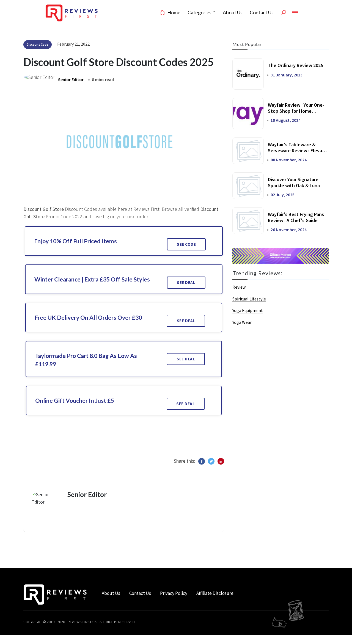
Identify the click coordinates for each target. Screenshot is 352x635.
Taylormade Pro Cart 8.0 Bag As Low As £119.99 (86, 359)
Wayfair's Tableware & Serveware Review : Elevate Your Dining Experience (297, 150)
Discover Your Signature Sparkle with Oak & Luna (294, 182)
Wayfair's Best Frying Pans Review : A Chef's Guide (296, 217)
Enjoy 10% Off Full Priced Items (75, 241)
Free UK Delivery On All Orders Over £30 (88, 317)
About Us (233, 12)
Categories (199, 12)
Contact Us (262, 12)
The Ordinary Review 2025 (295, 65)
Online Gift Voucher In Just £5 (74, 400)
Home (173, 12)
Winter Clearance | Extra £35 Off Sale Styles (92, 279)
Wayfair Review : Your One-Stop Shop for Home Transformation (296, 111)
